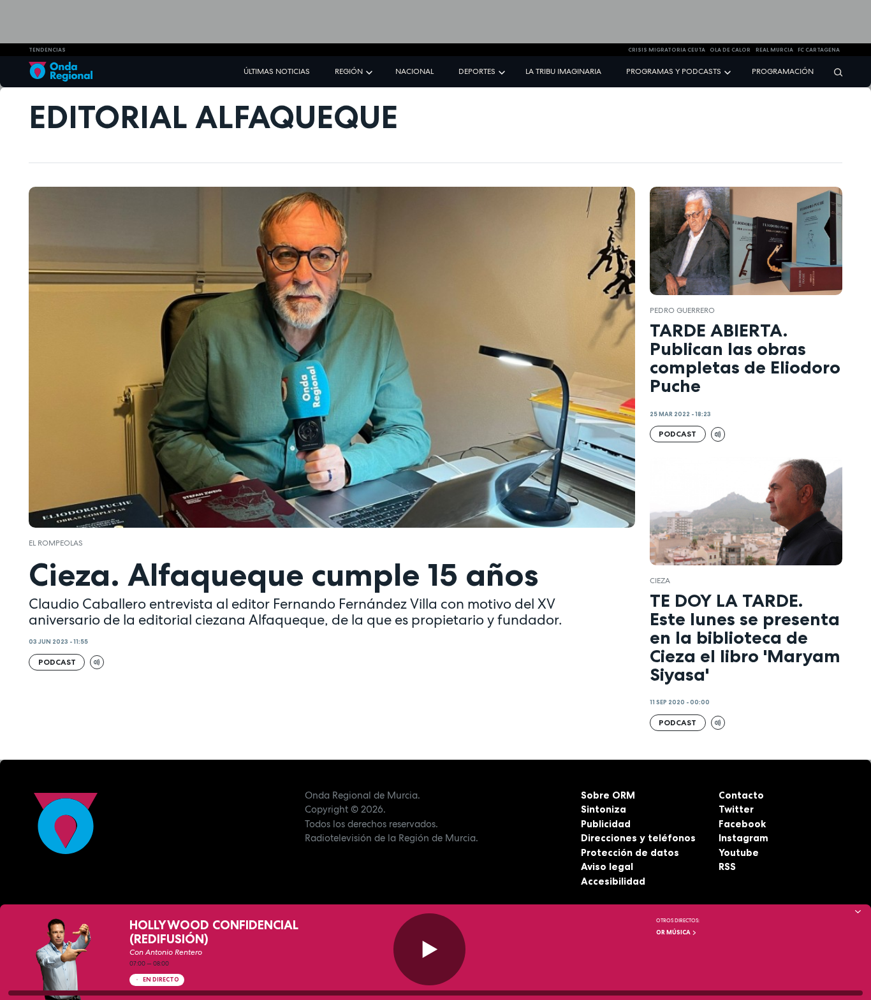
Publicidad (606, 824)
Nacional (414, 71)
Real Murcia (774, 50)
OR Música (674, 932)
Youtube (739, 852)
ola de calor (730, 50)
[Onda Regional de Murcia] (60, 72)
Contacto (741, 795)
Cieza (660, 581)
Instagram (743, 838)
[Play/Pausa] (429, 949)
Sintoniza (603, 809)
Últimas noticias (277, 71)
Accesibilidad (613, 881)
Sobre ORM (608, 795)
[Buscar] (834, 71)
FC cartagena (819, 50)
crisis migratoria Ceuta (666, 50)
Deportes (476, 71)
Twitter (736, 809)
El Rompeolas (56, 543)
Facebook (742, 824)
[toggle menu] (370, 71)
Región (349, 71)
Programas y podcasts (673, 71)
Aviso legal (607, 866)
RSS (727, 866)
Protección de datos (630, 852)
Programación (783, 71)
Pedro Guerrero (682, 310)
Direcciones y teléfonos (638, 838)
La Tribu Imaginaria (563, 71)
